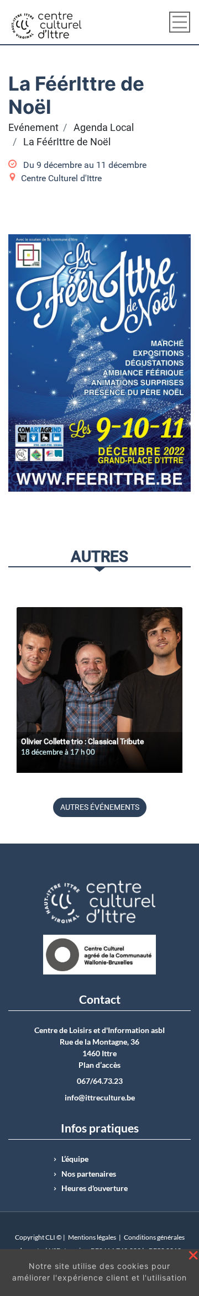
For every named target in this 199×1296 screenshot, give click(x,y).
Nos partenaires (88, 1173)
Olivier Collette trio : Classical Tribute (82, 741)
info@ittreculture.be (100, 1097)
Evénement (33, 127)
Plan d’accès (99, 1065)
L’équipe (74, 1159)
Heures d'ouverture (94, 1188)
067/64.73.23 (100, 1081)
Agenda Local (104, 127)
